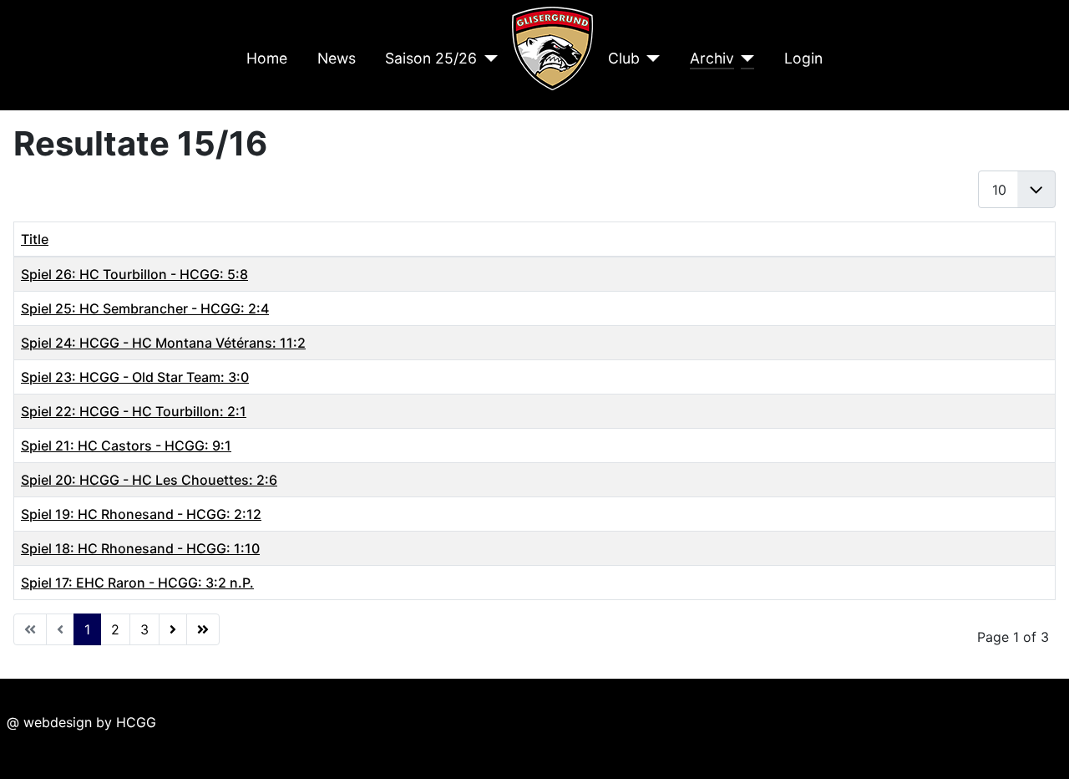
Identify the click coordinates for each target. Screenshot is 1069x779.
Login (803, 58)
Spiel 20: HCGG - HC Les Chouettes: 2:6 (149, 479)
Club (624, 58)
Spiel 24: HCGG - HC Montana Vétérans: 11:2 (163, 342)
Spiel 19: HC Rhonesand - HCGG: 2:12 (141, 514)
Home (266, 58)
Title (34, 239)
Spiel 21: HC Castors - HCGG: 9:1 (126, 445)
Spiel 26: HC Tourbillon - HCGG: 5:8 (134, 274)
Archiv (712, 58)
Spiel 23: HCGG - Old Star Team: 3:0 (135, 377)
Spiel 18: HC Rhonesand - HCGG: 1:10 (140, 548)
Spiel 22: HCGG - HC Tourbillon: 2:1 (133, 411)
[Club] (650, 58)
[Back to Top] (1040, 748)
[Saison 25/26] (487, 58)
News (336, 58)
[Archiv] (744, 58)
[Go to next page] (173, 629)
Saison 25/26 (431, 58)
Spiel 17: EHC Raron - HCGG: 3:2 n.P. (137, 582)
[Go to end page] (203, 629)
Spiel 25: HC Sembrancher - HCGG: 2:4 (145, 308)
